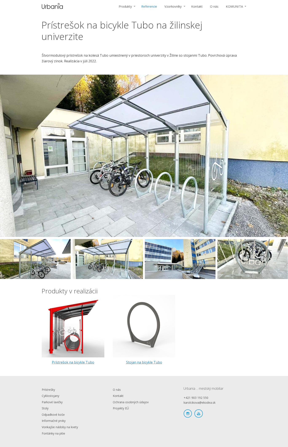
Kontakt (197, 6)
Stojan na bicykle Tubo (144, 362)
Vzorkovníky (173, 6)
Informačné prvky (54, 421)
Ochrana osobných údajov (131, 402)
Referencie (149, 6)
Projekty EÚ (121, 408)
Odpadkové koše (53, 415)
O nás (214, 6)
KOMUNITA (234, 6)
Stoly (45, 408)
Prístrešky (48, 390)
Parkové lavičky (52, 402)
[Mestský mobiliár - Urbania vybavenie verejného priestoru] (52, 6)
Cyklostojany (50, 396)
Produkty (125, 6)
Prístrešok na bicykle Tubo (73, 362)
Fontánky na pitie (53, 433)
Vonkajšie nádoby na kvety (60, 427)
